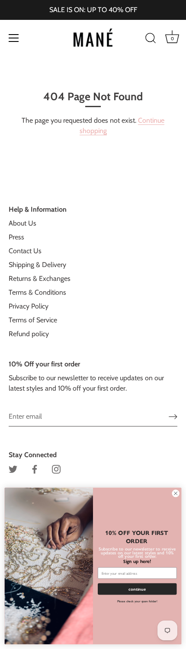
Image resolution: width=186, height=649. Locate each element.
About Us (22, 223)
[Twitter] (13, 468)
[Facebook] (34, 468)
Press (16, 237)
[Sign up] (173, 416)
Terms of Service (33, 320)
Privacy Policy (28, 306)
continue (137, 589)
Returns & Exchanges (40, 278)
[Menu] (13, 38)
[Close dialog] (176, 493)
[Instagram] (56, 468)
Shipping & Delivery (37, 265)
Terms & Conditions (37, 292)
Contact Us (25, 251)
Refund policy (29, 334)
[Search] (150, 39)
